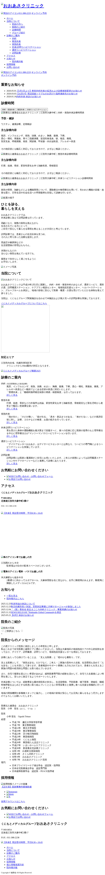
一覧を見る (12, 596)
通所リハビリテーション (24, 50)
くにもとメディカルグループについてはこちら (24, 303)
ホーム (10, 18)
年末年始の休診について (23, 604)
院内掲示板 (17, 61)
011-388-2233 (25, 13)
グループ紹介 (18, 33)
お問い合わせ (13, 67)
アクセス (11, 56)
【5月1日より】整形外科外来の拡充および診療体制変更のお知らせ (49, 91)
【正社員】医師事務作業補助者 (16, 787)
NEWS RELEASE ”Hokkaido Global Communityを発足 (36, 612)
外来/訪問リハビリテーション (26, 47)
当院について (13, 21)
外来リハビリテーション (37, 110)
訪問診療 (16, 53)
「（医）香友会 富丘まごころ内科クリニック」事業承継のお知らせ (44, 609)
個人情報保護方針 (15, 864)
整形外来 (16, 41)
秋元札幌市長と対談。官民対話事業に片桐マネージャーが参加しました (46, 606)
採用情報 (11, 64)
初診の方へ (17, 24)
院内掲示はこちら (15, 598)
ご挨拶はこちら (12, 631)
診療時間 (16, 30)
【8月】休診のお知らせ (22, 615)
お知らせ (11, 58)
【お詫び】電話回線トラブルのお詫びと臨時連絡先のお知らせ (47, 94)
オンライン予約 (39, 13)
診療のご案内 (13, 35)
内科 (14, 38)
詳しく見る (12, 395)
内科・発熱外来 (8, 110)
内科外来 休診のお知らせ (28, 96)
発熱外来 (16, 44)
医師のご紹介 (18, 27)
